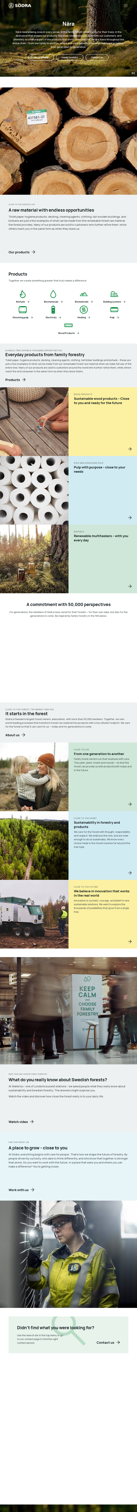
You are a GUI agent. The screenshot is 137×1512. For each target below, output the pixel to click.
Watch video (18, 1121)
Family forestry (70, 57)
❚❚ (133, 72)
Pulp (112, 317)
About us (12, 735)
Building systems (112, 301)
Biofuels (20, 301)
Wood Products (66, 333)
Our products (41, 57)
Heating (81, 317)
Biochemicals (51, 301)
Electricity (51, 317)
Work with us (19, 1190)
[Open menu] (125, 6)
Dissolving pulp (20, 317)
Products (12, 379)
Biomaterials (81, 301)
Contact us (97, 57)
